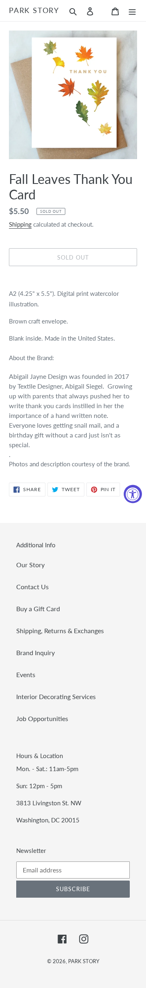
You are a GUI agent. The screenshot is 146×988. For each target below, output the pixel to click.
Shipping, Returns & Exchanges (60, 630)
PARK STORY (34, 10)
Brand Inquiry (35, 652)
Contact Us (32, 586)
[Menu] (132, 11)
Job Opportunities (42, 718)
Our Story (30, 564)
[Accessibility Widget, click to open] (133, 494)
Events (25, 674)
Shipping (20, 224)
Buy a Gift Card (38, 608)
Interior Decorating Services (56, 696)
